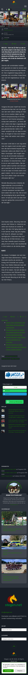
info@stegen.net (14, 504)
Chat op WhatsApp (16, 402)
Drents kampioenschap (11, 356)
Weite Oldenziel (15, 358)
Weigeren (19, 670)
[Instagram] (25, 9)
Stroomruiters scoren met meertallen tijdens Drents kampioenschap (11, 578)
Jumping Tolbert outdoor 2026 (9, 472)
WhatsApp (7, 390)
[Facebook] (23, 9)
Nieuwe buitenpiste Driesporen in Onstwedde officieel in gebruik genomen (17, 411)
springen (5, 526)
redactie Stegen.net (8, 30)
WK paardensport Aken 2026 (8, 469)
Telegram (7, 394)
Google (15, 387)
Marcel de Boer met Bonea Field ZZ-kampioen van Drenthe (13, 529)
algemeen (5, 550)
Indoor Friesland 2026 (6, 476)
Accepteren (8, 670)
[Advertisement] (14, 297)
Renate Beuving (6, 358)
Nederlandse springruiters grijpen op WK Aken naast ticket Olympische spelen (18, 426)
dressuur (5, 574)
